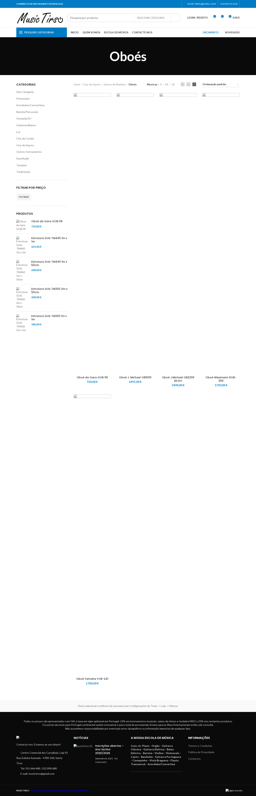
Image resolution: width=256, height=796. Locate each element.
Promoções (23, 98)
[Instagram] (177, 3)
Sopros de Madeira (114, 84)
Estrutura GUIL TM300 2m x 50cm (49, 290)
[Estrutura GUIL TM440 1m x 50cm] (22, 270)
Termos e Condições (200, 745)
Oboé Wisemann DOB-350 (221, 379)
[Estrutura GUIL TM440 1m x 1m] (22, 245)
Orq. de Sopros (25, 145)
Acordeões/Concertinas (30, 105)
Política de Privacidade (201, 752)
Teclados (21, 165)
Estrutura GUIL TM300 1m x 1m (49, 317)
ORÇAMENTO (211, 32)
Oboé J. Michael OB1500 (135, 377)
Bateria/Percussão (27, 111)
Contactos (194, 758)
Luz (18, 131)
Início (77, 84)
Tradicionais (23, 171)
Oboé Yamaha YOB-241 (92, 678)
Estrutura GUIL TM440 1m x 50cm (49, 263)
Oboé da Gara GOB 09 (46, 221)
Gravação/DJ (23, 118)
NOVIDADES (232, 32)
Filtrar (24, 196)
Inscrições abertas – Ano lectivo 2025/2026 (109, 749)
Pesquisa (175, 17)
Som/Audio (22, 158)
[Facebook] (172, 3)
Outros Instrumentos (29, 151)
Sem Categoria (25, 91)
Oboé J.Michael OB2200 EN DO (178, 379)
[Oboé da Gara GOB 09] (22, 225)
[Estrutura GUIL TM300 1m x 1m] (22, 323)
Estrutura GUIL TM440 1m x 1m (49, 239)
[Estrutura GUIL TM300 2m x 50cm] (22, 298)
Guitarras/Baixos (26, 125)
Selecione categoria (150, 17)
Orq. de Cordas (25, 138)
